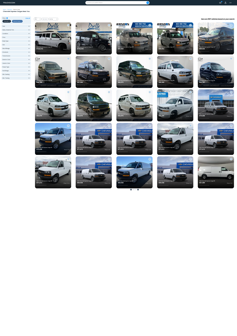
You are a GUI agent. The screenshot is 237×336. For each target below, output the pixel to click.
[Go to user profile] (225, 3)
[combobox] (53, 19)
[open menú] (230, 3)
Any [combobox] (36, 19)
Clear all (27, 18)
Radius (36, 17)
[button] (6, 21)
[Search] (147, 2)
